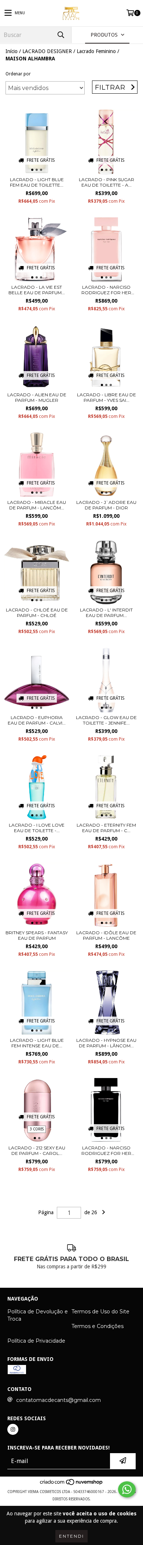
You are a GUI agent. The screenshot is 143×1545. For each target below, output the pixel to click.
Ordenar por (18, 73)
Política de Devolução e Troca (37, 1315)
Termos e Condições (98, 1326)
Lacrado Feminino (96, 51)
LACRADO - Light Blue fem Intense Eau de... (37, 1042)
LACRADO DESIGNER (47, 51)
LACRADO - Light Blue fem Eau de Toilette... (37, 182)
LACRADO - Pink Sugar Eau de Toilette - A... (106, 182)
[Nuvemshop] (72, 1484)
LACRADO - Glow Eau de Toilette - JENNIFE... (106, 720)
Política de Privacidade (36, 1341)
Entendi (71, 1536)
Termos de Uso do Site (100, 1311)
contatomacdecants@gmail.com (58, 1400)
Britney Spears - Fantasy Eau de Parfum (37, 935)
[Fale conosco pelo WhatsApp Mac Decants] (127, 1489)
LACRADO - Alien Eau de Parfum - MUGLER (36, 397)
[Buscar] (60, 35)
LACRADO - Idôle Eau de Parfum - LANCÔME (106, 935)
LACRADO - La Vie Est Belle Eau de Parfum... (36, 289)
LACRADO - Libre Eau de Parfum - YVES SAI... (106, 397)
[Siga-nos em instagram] (12, 1429)
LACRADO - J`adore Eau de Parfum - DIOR (106, 505)
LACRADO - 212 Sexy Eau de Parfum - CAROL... (36, 1150)
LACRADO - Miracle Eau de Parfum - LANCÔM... (36, 505)
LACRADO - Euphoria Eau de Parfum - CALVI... (37, 720)
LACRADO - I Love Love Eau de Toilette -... (37, 827)
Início (12, 51)
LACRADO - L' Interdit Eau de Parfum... (106, 612)
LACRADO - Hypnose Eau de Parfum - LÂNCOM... (106, 1042)
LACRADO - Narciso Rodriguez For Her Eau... (106, 289)
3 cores (37, 1129)
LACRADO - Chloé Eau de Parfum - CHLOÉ (37, 612)
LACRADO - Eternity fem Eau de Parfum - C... (106, 827)
